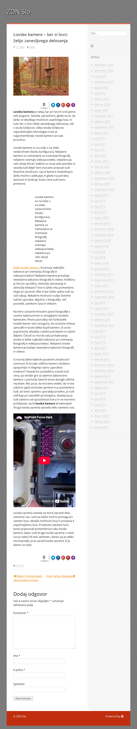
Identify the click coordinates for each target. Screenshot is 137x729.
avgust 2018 (101, 246)
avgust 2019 (101, 195)
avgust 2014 (101, 387)
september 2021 (104, 127)
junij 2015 (100, 337)
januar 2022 (101, 110)
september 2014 (104, 382)
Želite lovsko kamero (26, 267)
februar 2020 (102, 184)
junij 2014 (100, 399)
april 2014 (100, 410)
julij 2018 (99, 252)
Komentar (20, 613)
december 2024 (104, 70)
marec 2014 (101, 416)
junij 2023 (100, 76)
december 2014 (104, 365)
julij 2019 (99, 201)
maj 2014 (99, 404)
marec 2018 (101, 263)
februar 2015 (102, 359)
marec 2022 (101, 99)
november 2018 (103, 235)
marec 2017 (101, 286)
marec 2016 (101, 308)
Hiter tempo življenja (59, 576)
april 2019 (100, 212)
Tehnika (20, 565)
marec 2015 (101, 354)
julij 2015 (99, 331)
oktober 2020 (102, 172)
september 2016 (104, 297)
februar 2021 (102, 167)
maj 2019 (99, 206)
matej (32, 46)
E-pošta (19, 670)
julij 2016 (99, 303)
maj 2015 (99, 342)
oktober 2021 (102, 121)
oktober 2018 (102, 240)
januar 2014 (101, 427)
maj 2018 (99, 257)
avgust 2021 (101, 133)
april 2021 (100, 155)
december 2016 (104, 291)
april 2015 (100, 348)
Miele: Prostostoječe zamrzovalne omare (27, 578)
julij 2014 (99, 393)
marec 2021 (101, 161)
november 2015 (103, 314)
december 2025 (104, 65)
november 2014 (103, 370)
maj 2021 (99, 150)
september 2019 (104, 189)
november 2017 (103, 274)
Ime (16, 656)
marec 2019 (101, 218)
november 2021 (103, 116)
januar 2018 (101, 269)
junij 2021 (100, 144)
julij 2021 (99, 138)
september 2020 (104, 178)
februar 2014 (102, 421)
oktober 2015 (102, 320)
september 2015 (104, 325)
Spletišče (19, 684)
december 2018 (104, 229)
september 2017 (104, 280)
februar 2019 (102, 223)
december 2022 (104, 82)
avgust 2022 (101, 87)
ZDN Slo (18, 11)
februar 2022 (102, 104)
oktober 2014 (102, 376)
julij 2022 (99, 93)
